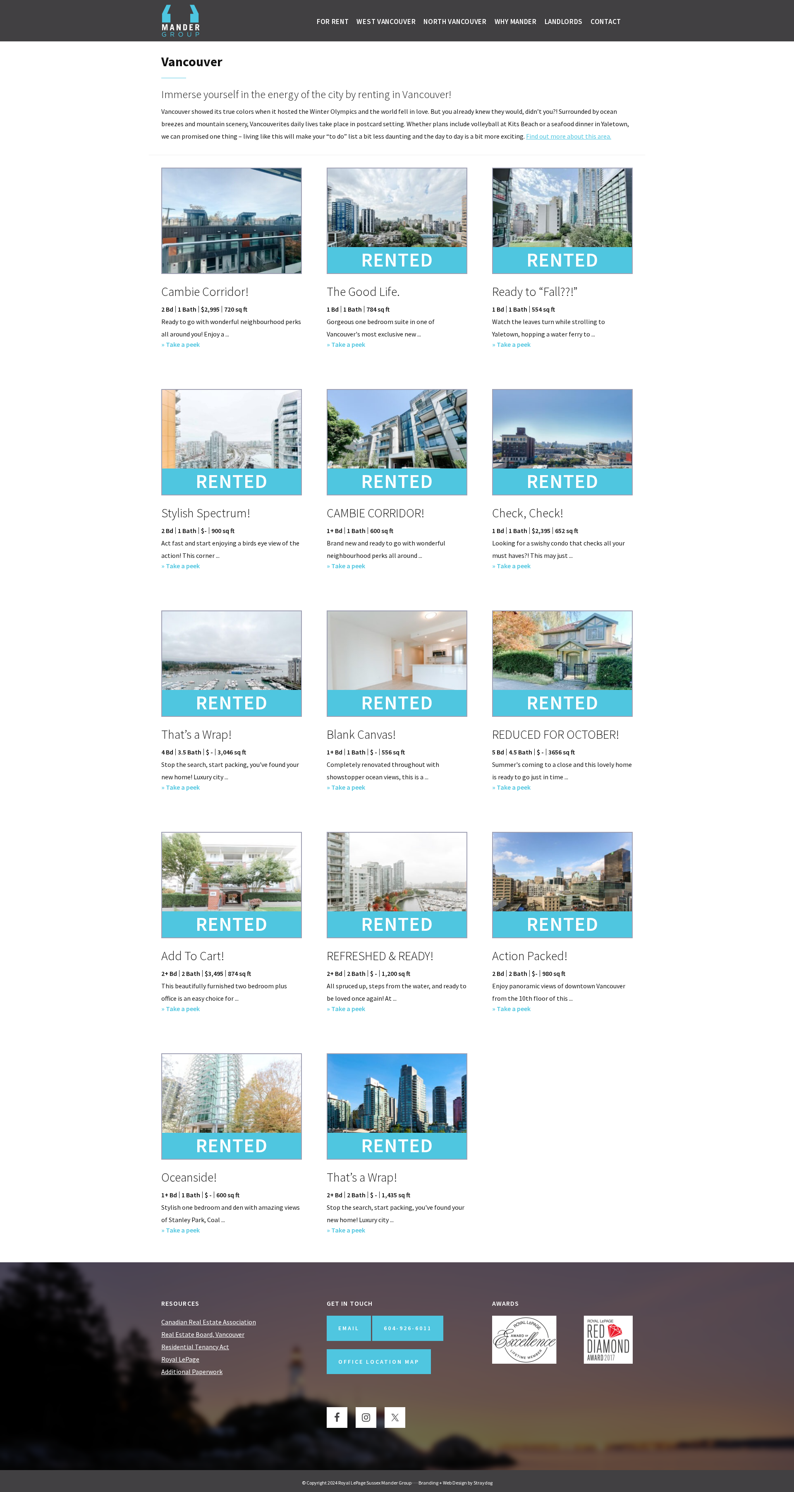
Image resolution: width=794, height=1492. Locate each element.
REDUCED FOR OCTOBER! (555, 734)
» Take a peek (180, 345)
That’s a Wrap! (196, 734)
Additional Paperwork (191, 1371)
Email (348, 1328)
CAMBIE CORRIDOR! (375, 513)
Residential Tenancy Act (195, 1347)
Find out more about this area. (568, 136)
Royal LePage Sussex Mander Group (374, 1483)
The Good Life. (363, 291)
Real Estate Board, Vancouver (202, 1334)
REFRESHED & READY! (380, 955)
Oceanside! (189, 1177)
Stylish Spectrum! (205, 513)
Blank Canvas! (361, 734)
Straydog (483, 1483)
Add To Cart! (192, 955)
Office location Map (378, 1361)
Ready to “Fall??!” (535, 291)
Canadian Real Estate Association (208, 1322)
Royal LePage (180, 1359)
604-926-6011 (408, 1328)
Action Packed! (529, 955)
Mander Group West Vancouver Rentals (181, 20)
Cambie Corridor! (205, 291)
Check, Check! (527, 513)
